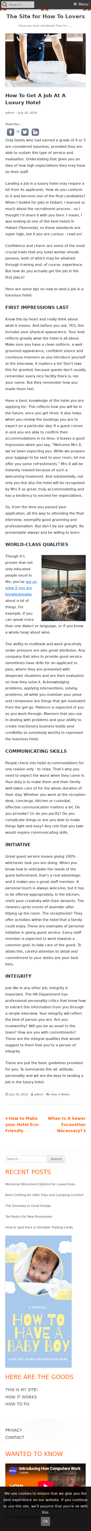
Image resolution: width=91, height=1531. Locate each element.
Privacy (13, 1430)
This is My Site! (21, 1389)
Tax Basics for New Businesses (28, 1216)
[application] (45, 1486)
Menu (83, 4)
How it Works (60, 1094)
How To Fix (17, 1404)
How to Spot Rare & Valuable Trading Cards (39, 1227)
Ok (45, 1521)
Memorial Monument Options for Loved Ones (40, 1184)
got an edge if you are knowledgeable (21, 588)
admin (9, 112)
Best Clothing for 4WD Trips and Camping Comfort (44, 1195)
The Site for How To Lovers (45, 16)
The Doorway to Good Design (28, 1206)
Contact (14, 1437)
